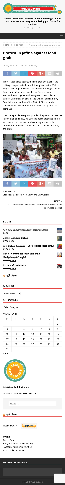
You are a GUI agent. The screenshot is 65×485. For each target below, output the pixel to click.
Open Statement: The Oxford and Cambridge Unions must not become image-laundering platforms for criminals (32, 21)
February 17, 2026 (33, 27)
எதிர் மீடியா (11, 275)
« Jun (5, 353)
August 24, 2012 (12, 65)
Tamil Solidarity (30, 65)
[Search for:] (32, 403)
